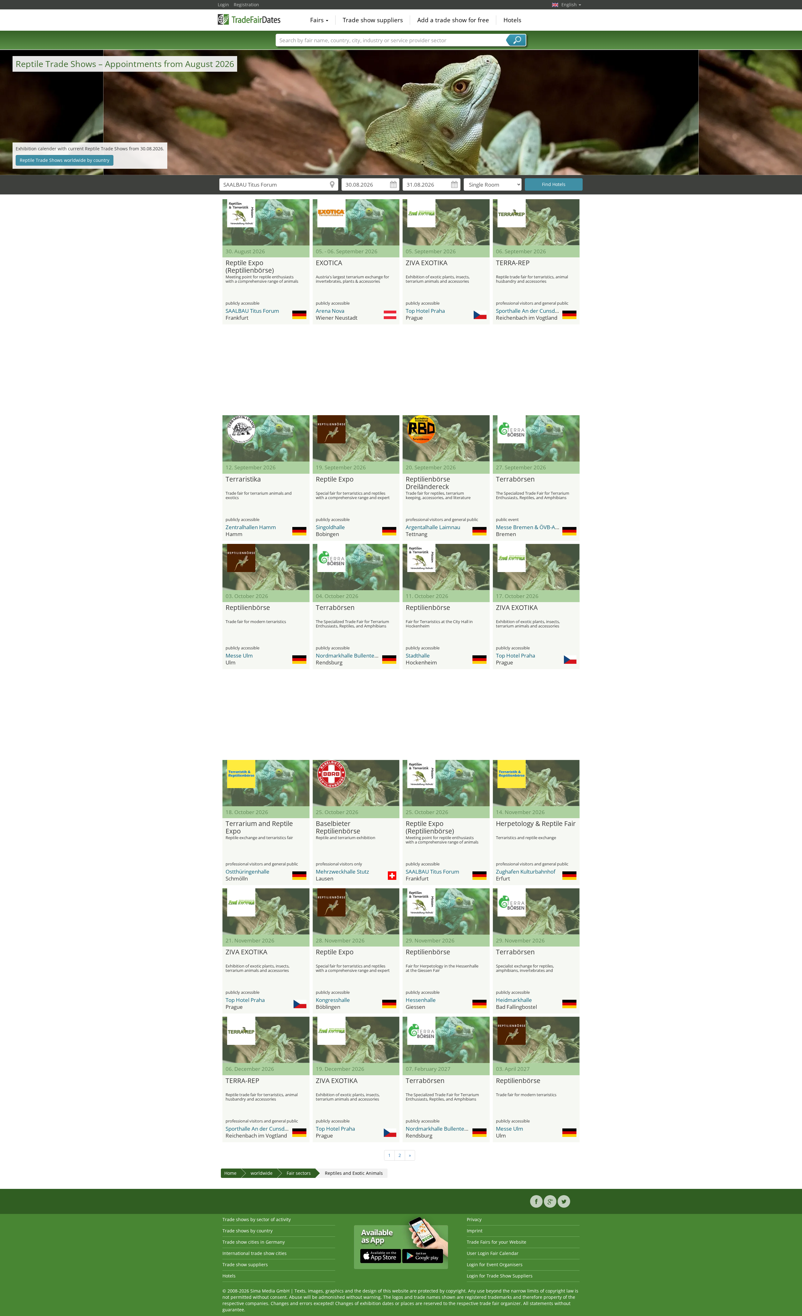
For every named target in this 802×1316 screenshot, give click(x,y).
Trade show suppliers (373, 20)
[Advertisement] (401, 370)
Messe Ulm (239, 655)
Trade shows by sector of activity (256, 1219)
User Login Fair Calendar (492, 1253)
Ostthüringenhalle (247, 871)
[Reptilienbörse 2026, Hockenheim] (446, 567)
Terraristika (243, 479)
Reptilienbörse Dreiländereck (428, 483)
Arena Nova (330, 310)
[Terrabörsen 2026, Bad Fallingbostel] (536, 911)
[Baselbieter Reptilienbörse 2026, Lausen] (356, 783)
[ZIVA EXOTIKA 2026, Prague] (446, 222)
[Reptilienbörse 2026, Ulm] (266, 567)
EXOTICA (329, 263)
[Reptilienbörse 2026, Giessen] (446, 911)
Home (230, 1173)
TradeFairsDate (249, 19)
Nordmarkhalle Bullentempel (351, 655)
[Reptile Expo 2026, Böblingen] (356, 911)
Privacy (474, 1219)
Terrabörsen (515, 479)
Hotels (512, 20)
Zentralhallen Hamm (251, 527)
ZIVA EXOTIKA (426, 263)
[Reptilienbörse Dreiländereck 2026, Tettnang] (446, 438)
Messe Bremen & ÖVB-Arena (531, 527)
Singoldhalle (330, 527)
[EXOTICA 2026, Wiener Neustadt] (356, 222)
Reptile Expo (335, 479)
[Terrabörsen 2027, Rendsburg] (446, 1040)
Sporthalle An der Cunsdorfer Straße (540, 310)
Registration (246, 5)
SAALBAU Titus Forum (252, 310)
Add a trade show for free (453, 20)
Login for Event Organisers (495, 1264)
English (569, 5)
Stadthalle (418, 655)
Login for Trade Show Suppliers (500, 1276)
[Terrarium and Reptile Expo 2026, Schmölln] (266, 783)
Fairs (317, 20)
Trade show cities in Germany (253, 1242)
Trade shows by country (247, 1231)
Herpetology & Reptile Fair (536, 824)
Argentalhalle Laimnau (433, 527)
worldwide (262, 1173)
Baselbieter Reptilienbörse (338, 827)
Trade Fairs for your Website (496, 1242)
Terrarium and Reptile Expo (259, 827)
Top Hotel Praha (425, 310)
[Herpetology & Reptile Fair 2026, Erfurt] (536, 783)
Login (223, 5)
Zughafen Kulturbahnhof (525, 871)
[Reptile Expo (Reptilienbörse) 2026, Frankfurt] (266, 222)
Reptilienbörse (248, 608)
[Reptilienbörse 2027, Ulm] (536, 1040)
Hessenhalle (421, 1000)
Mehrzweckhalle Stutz (342, 871)
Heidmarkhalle (514, 1000)
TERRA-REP (513, 263)
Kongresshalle (333, 1000)
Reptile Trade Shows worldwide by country (64, 160)
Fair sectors (299, 1173)
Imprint (474, 1231)
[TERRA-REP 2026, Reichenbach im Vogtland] (536, 222)
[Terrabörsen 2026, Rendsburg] (356, 567)
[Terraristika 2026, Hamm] (266, 438)
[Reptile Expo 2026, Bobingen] (356, 438)
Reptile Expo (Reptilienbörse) (250, 267)
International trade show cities (254, 1253)
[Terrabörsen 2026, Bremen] (536, 438)
